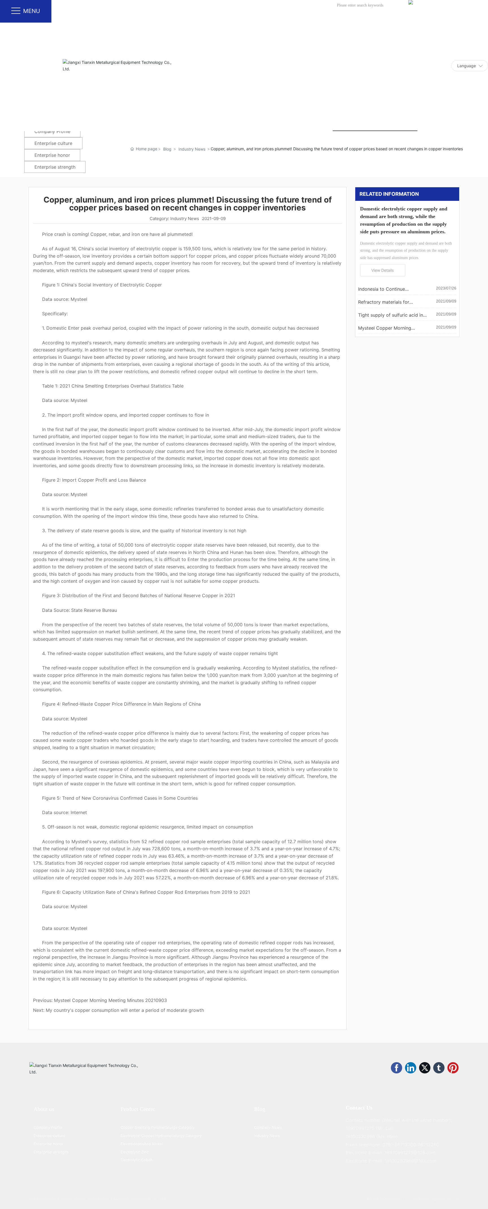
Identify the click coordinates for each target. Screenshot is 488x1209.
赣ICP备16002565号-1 (385, 1199)
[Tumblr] (439, 1067)
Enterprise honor (52, 155)
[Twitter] (424, 1067)
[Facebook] (396, 1067)
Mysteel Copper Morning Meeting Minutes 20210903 (110, 1000)
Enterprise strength (54, 167)
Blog (167, 149)
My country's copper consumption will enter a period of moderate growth (125, 1010)
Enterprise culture (53, 143)
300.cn (452, 1199)
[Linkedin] (410, 1067)
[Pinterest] (453, 1067)
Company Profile (52, 131)
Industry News (191, 149)
